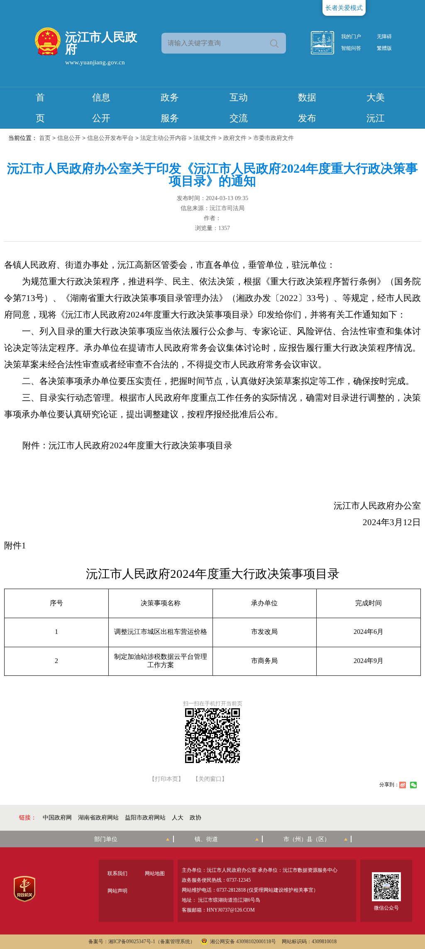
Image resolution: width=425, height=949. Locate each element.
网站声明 (117, 891)
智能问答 (351, 48)
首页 (45, 138)
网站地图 (155, 873)
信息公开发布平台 (110, 138)
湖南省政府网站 (98, 817)
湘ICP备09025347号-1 (131, 941)
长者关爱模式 (344, 8)
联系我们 (117, 873)
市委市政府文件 (273, 138)
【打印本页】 (166, 779)
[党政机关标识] (24, 889)
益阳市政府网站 (145, 817)
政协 (195, 817)
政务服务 (170, 107)
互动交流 (239, 107)
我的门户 (351, 36)
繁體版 (384, 48)
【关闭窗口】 (210, 779)
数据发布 (307, 107)
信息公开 (101, 107)
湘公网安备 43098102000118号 (243, 941)
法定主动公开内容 (163, 138)
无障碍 (384, 36)
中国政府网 (57, 817)
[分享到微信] (413, 785)
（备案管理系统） (175, 941)
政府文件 (235, 138)
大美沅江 (375, 107)
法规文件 (205, 138)
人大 (177, 817)
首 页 (40, 107)
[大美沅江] (327, 43)
